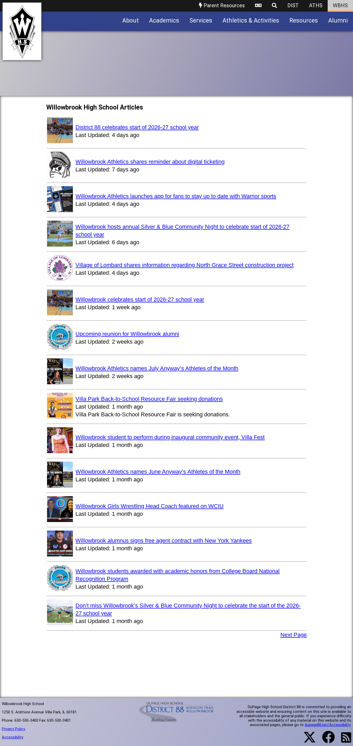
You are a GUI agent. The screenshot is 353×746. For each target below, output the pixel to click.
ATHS (316, 5)
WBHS (340, 5)
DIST (293, 5)
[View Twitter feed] (307, 740)
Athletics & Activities (250, 20)
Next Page (293, 635)
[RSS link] (343, 740)
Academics (164, 20)
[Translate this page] (258, 6)
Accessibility (12, 737)
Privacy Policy (13, 729)
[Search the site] (274, 6)
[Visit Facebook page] (325, 740)
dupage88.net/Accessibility (327, 724)
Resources (303, 20)
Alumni (338, 20)
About (130, 20)
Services (200, 20)
